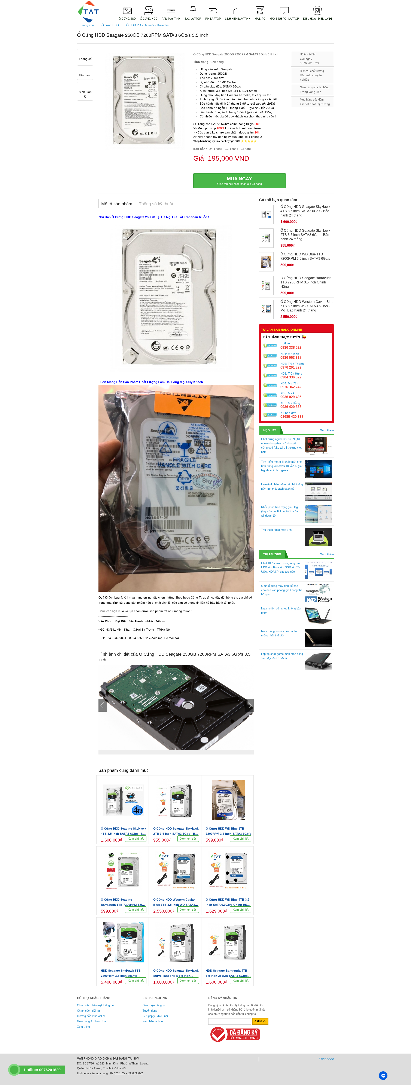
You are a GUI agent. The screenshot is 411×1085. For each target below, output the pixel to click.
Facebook (326, 1059)
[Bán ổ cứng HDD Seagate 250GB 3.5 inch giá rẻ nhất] (176, 707)
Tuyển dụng (150, 1010)
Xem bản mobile (153, 1021)
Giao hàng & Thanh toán (92, 1021)
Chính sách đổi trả (88, 1010)
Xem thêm (327, 430)
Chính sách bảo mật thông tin (95, 1005)
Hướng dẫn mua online (91, 1016)
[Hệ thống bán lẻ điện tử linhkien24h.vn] (88, 12)
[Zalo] (383, 1075)
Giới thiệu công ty (154, 1005)
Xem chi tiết (136, 838)
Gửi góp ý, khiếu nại (155, 1016)
